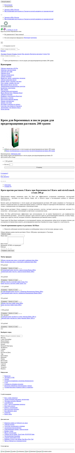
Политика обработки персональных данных (18, 385)
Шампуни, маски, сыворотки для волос (13, 78)
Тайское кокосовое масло (8, 80)
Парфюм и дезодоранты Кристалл (11, 96)
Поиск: (3, 336)
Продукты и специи (7, 98)
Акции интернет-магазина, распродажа (16, 399)
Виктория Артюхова (30, 38)
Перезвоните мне (16, 31)
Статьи (45, 54)
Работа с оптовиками (11, 407)
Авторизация (8, 6)
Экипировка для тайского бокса (11, 107)
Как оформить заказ (10, 411)
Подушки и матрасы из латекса (10, 104)
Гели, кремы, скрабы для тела (10, 83)
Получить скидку (9, 406)
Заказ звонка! (14, 34)
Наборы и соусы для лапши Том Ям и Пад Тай (18, 439)
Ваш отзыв (4, 243)
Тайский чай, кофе (6, 71)
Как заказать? (5, 176)
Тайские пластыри (6, 94)
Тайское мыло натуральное (9, 91)
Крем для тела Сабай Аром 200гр (11, 305)
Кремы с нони (8, 431)
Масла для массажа (10, 432)
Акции (19, 54)
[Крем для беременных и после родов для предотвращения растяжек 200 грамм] (14, 147)
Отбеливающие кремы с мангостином (16, 429)
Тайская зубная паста (7, 75)
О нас (6, 382)
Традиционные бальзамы (12, 436)
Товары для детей (6, 102)
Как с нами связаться (10, 398)
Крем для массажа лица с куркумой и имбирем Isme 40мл (19, 262)
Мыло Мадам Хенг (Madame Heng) (11, 93)
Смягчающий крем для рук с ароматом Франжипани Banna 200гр (21, 293)
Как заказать (26, 54)
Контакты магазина (36, 54)
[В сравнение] (5, 175)
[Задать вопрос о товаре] (1, 175)
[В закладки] (3, 175)
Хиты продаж (5, 109)
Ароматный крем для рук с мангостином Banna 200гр (17, 271)
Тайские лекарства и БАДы (9, 68)
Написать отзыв (5, 234)
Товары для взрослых (7, 101)
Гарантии (7, 412)
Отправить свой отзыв (7, 250)
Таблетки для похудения (8, 70)
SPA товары (4, 89)
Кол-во (6, 164)
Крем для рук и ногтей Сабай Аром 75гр (13, 283)
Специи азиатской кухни (12, 437)
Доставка (3, 54)
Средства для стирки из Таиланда (11, 106)
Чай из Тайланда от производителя (15, 441)
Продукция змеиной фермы (9, 99)
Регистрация (8, 5)
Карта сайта (8, 414)
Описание (7, 185)
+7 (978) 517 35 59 (11, 30)
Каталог (3, 51)
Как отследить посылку (11, 409)
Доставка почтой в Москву (12, 401)
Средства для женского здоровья (14, 426)
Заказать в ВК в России (11, 9)
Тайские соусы (5, 73)
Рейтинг (3, 247)
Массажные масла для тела (9, 84)
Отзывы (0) (7, 186)
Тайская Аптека (9, 424)
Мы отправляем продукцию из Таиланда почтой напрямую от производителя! (28, 11)
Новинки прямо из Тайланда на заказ (16, 423)
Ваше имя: (4, 236)
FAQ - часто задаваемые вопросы (14, 404)
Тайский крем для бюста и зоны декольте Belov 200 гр (18, 318)
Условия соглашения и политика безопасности (18, 381)
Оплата (9, 54)
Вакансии (7, 376)
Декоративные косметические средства (13, 86)
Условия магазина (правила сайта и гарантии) (18, 387)
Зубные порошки (6, 76)
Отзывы (14, 54)
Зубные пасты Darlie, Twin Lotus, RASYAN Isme (19, 434)
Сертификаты (8, 402)
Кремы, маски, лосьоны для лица (11, 81)
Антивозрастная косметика (12, 428)
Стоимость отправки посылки (13, 384)
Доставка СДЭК (9, 377)
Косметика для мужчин (8, 88)
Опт (48, 54)
